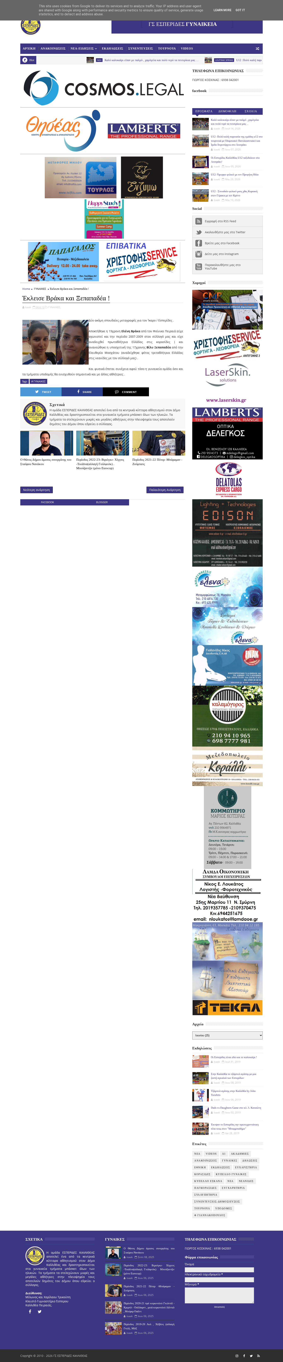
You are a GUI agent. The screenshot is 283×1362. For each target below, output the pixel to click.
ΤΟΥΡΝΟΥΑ (167, 48)
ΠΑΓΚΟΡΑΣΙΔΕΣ (205, 1188)
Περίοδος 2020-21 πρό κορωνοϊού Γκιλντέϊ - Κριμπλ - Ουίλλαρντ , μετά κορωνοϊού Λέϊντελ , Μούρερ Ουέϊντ (149, 1307)
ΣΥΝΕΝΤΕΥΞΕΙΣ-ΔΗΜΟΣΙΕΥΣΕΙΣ (217, 1201)
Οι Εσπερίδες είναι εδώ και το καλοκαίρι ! (234, 1057)
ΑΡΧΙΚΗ (29, 48)
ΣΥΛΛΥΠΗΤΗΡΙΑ (205, 1194)
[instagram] (237, 1356)
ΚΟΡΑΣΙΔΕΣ (202, 1174)
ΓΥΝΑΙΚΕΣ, (54, 307)
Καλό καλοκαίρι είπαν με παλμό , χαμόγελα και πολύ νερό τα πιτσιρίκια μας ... (108, 60)
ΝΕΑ (230, 1181)
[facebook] (29, 1311)
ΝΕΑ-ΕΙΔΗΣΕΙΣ (82, 48)
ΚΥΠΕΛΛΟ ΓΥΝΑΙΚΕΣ (231, 1174)
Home (26, 289)
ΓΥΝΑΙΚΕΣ (40, 289)
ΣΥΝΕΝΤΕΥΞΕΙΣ (140, 48)
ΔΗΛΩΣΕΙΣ (249, 1160)
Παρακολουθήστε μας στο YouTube (223, 266)
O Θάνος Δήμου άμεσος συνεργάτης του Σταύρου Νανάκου (45, 461)
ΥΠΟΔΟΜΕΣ (223, 1208)
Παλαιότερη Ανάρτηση (165, 490)
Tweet (46, 392)
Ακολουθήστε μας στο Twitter (225, 232)
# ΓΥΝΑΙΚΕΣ (38, 381)
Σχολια (251, 111)
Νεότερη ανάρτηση (36, 490)
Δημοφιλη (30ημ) (227, 112)
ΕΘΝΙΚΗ (200, 1167)
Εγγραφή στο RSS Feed (220, 221)
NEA (55, 60)
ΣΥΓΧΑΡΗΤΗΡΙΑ (233, 1188)
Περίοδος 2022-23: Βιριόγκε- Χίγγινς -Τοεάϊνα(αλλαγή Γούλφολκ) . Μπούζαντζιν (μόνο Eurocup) (100, 464)
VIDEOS (187, 48)
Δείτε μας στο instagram (222, 254)
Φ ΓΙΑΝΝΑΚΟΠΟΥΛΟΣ (209, 1215)
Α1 (224, 1153)
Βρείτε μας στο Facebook (222, 243)
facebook (47, 502)
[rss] (258, 1356)
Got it (240, 10)
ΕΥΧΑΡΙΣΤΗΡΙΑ (246, 1167)
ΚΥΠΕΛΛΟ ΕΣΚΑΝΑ (208, 1181)
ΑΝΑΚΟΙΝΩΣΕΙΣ (53, 48)
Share (87, 392)
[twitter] (39, 1311)
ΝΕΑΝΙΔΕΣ (246, 1181)
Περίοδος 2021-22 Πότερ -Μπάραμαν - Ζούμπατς (157, 461)
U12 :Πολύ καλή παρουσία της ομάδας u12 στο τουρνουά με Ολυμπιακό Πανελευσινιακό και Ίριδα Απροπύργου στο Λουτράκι (237, 140)
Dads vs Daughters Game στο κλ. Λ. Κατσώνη (236, 1107)
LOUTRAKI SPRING (180, 60)
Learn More (222, 10)
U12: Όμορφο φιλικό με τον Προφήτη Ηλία (235, 174)
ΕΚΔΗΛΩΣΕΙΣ (112, 48)
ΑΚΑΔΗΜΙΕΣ (240, 1153)
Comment (129, 392)
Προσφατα (204, 111)
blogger (102, 502)
